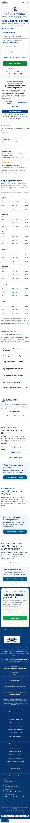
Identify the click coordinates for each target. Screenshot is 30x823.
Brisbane (4, 232)
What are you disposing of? (11, 42)
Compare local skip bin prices (15, 719)
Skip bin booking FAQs (15, 751)
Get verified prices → (15, 63)
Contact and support (21, 812)
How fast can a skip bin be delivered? (11, 349)
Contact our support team (15, 754)
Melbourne (5, 215)
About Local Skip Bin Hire (16, 748)
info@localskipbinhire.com (11, 786)
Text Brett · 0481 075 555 (15, 111)
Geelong (4, 284)
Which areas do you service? (12, 387)
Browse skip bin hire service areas (16, 729)
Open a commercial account (15, 736)
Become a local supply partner (15, 758)
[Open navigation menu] (27, 2)
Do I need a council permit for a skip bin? (13, 369)
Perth (3, 250)
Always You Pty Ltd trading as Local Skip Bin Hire (14, 807)
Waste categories (16, 629)
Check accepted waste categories (15, 726)
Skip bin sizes (5, 629)
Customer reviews (15, 768)
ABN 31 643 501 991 (15, 680)
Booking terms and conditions (15, 764)
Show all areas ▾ (15, 452)
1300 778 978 (18, 17)
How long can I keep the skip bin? (13, 356)
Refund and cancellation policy (12, 810)
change (24, 57)
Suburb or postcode (9, 32)
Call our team (15, 623)
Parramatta (5, 267)
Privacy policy (21, 810)
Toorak (4, 302)
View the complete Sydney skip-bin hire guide (13, 448)
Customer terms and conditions (10, 812)
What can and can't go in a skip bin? (13, 362)
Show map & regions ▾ (15, 411)
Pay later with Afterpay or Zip (15, 732)
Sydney (4, 197)
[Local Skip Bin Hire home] (6, 3)
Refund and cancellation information (15, 761)
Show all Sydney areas (15, 457)
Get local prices (15, 618)
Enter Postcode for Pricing (15, 477)
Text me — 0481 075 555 (18, 14)
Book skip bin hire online (15, 716)
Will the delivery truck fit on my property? (13, 376)
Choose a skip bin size (15, 722)
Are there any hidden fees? (11, 382)
